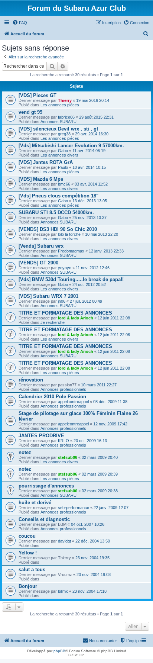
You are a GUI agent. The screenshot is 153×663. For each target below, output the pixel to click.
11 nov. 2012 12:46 (93, 267)
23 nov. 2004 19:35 (92, 558)
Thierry (65, 100)
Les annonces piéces (59, 105)
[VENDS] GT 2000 (38, 262)
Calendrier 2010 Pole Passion (52, 396)
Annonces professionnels (63, 389)
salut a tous (32, 569)
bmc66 (64, 184)
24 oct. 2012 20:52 (89, 284)
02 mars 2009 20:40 (100, 457)
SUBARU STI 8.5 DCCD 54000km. (56, 212)
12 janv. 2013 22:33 (106, 251)
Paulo (63, 167)
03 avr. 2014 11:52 (91, 184)
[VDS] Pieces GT (37, 95)
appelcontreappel (73, 401)
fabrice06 (66, 117)
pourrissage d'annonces (46, 486)
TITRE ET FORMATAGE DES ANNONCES (65, 313)
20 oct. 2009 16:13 (90, 440)
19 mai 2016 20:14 (92, 100)
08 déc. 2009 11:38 (110, 401)
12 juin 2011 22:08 (114, 318)
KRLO (63, 440)
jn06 (61, 301)
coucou (27, 536)
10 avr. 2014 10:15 (89, 167)
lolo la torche (69, 234)
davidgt (64, 541)
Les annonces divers (59, 155)
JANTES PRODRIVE (41, 435)
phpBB (59, 651)
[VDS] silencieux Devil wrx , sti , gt (58, 129)
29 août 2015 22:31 (96, 117)
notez (25, 452)
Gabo (63, 150)
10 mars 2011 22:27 (99, 385)
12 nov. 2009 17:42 (110, 424)
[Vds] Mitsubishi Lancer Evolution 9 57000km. (71, 145)
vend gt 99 (30, 112)
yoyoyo (64, 267)
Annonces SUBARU (58, 121)
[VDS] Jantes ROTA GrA (46, 162)
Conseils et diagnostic (44, 519)
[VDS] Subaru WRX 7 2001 (48, 296)
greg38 (64, 134)
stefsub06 (67, 457)
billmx (63, 591)
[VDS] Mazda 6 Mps (41, 179)
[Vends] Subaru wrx (41, 246)
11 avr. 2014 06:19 (88, 150)
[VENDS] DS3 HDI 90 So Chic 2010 (58, 229)
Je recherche (52, 322)
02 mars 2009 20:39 (100, 474)
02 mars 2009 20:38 (100, 491)
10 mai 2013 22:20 (101, 234)
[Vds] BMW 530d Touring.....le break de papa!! (71, 279)
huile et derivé (35, 502)
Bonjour (28, 586)
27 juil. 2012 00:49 (86, 301)
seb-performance (73, 507)
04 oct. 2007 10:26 (87, 524)
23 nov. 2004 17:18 (89, 591)
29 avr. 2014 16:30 (91, 134)
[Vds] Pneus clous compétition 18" (58, 196)
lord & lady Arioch (75, 318)
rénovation (31, 380)
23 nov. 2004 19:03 (93, 574)
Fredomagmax (71, 251)
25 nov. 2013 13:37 (89, 217)
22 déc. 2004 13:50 (92, 541)
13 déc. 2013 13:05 (89, 201)
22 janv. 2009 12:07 (111, 507)
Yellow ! (28, 553)
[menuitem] (19, 22)
